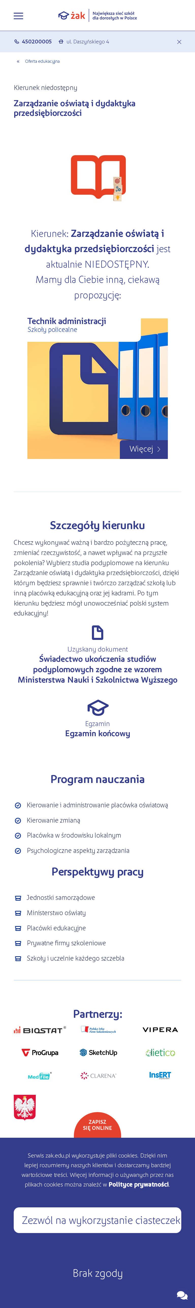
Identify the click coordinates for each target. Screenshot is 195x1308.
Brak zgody (97, 1272)
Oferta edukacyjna (42, 61)
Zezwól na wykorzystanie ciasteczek (101, 1219)
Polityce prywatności (138, 1184)
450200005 (37, 41)
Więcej (141, 448)
